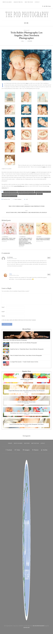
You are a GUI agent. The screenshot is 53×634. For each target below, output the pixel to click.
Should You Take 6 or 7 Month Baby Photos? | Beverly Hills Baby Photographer (27, 349)
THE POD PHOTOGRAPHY (38, 625)
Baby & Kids (26, 403)
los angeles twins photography (9, 193)
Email (3, 311)
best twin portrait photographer (26, 191)
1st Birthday (5, 236)
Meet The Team (29, 2)
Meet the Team (35, 443)
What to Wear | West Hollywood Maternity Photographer (15, 340)
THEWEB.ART (26, 627)
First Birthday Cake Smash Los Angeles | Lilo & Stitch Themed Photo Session (26, 413)
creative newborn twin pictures (42, 191)
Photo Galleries (7, 2)
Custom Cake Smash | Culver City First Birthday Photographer (23, 342)
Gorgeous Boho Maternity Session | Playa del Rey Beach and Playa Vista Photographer (26, 390)
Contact (37, 2)
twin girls (39, 193)
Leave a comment (17, 199)
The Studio (27, 443)
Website (3, 316)
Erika (23, 41)
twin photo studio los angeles (9, 196)
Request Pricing (18, 2)
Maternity (27, 392)
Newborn (30, 41)
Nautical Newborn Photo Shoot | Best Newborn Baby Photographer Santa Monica (26, 424)
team (45, 177)
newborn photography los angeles (27, 193)
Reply (49, 257)
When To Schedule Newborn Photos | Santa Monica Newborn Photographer (26, 355)
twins (27, 83)
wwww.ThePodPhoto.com (19, 186)
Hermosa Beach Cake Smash (27, 379)
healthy (43, 166)
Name (3, 307)
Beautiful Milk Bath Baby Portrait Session (26, 401)
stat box (33, 172)
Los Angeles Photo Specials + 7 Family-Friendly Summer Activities (24, 361)
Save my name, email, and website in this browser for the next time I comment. (19, 320)
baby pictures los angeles (10, 191)
